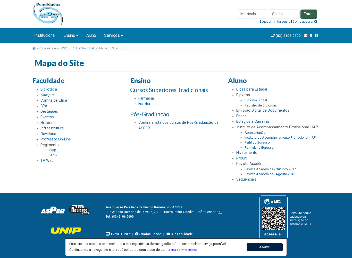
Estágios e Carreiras (253, 121)
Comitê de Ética (53, 100)
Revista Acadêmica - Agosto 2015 (270, 174)
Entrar (309, 14)
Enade (241, 116)
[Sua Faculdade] (79, 210)
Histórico (48, 123)
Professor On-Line (55, 139)
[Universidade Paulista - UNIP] (66, 230)
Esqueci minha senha (275, 21)
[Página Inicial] (49, 13)
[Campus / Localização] (311, 35)
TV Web (47, 160)
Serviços (112, 35)
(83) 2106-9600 (288, 35)
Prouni (241, 158)
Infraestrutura (52, 128)
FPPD (52, 150)
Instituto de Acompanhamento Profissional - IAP (280, 137)
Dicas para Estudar (251, 89)
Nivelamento (246, 152)
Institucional (44, 35)
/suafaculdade (149, 234)
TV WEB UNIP (120, 234)
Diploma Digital (256, 100)
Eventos (47, 117)
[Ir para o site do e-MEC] (286, 217)
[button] (181, 249)
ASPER (66, 48)
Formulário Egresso (259, 147)
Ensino (69, 35)
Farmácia (146, 98)
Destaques (49, 111)
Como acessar (303, 21)
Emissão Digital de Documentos (262, 110)
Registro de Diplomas (261, 105)
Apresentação (255, 133)
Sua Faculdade (181, 234)
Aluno (91, 35)
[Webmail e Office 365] (305, 35)
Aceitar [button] (264, 247)
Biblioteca (48, 89)
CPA (43, 106)
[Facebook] (316, 35)
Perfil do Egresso (257, 142)
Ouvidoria (48, 134)
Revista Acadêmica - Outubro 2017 (270, 169)
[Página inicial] (34, 48)
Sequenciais (246, 179)
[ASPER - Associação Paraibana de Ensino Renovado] (52, 210)
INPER (53, 155)
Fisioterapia (147, 104)
